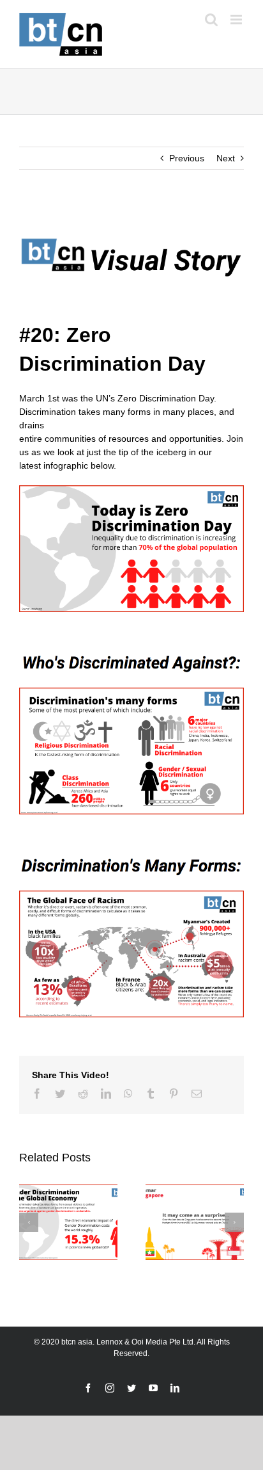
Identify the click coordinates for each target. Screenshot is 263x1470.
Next (225, 158)
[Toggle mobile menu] (237, 19)
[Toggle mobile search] (211, 19)
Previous (186, 158)
